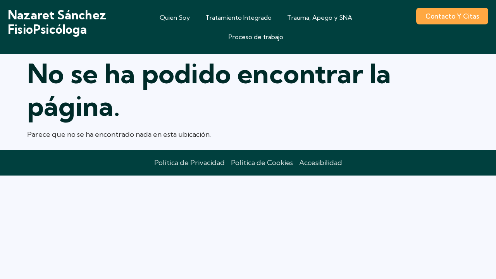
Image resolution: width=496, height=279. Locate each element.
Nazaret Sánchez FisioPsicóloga (57, 22)
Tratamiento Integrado (238, 17)
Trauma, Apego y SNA (319, 17)
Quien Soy (175, 17)
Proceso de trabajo (256, 37)
